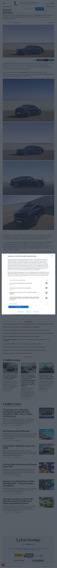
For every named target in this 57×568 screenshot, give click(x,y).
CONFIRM (18, 306)
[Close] (52, 256)
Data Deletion (21, 311)
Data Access (28, 311)
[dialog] (28, 284)
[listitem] (28, 280)
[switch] (46, 283)
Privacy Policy (36, 311)
